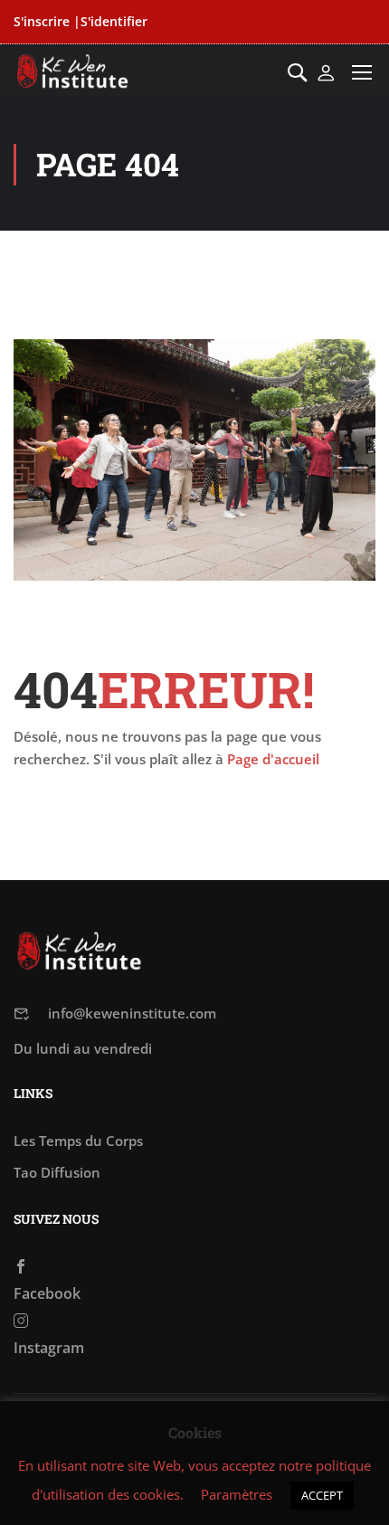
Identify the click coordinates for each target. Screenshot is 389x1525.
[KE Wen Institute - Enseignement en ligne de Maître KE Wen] (72, 71)
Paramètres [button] (236, 1494)
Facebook (47, 1293)
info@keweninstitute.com (132, 1013)
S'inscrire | (47, 21)
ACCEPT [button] (322, 1495)
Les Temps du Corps (78, 1141)
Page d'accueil (273, 759)
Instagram (49, 1348)
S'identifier (114, 21)
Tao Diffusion (57, 1172)
